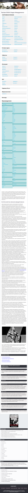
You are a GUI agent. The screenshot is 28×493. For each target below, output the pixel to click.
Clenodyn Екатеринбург (5, 481)
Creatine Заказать (3, 477)
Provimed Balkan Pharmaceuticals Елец (8, 480)
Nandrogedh (2, 458)
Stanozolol (2, 457)
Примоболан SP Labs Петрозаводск (5, 476)
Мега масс (2, 444)
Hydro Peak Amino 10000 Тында (6, 361)
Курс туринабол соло (4, 448)
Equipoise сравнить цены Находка (4, 472)
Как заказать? (8, 488)
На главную (3, 488)
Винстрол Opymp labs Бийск (6, 360)
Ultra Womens (3, 449)
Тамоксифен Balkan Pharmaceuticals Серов (8, 358)
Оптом (22, 488)
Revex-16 (2, 445)
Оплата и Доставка (14, 488)
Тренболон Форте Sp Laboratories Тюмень (9, 471)
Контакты (25, 488)
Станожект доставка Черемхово (6, 473)
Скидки (19, 488)
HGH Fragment (3, 454)
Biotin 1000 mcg (3, 441)
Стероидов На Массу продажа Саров (7, 478)
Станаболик (2, 453)
